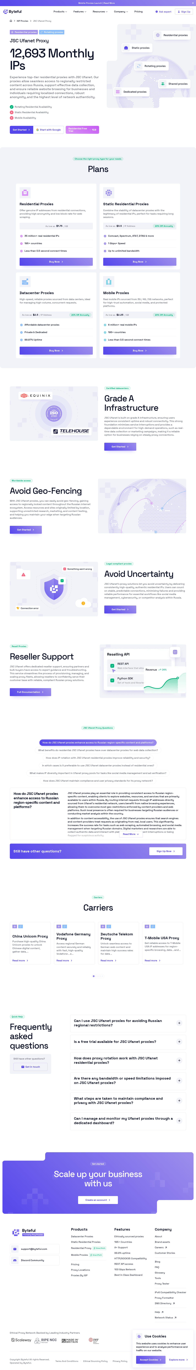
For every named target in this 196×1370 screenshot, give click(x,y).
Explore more (177, 1359)
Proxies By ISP (79, 1275)
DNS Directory (163, 1303)
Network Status (164, 1317)
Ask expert (165, 11)
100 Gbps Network (125, 1269)
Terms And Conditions (66, 1361)
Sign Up (185, 11)
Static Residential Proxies (85, 1242)
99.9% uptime (122, 1253)
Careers (159, 1247)
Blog (157, 1262)
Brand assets (162, 1242)
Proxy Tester (162, 1283)
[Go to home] (11, 21)
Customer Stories (165, 1253)
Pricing (75, 1264)
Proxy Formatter (164, 1298)
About (158, 1236)
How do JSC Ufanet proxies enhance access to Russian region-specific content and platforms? (98, 742)
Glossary (160, 1272)
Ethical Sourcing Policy (95, 1361)
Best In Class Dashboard (128, 1275)
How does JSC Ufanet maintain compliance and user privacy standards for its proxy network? (98, 780)
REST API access (123, 1264)
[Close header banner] (193, 3)
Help (157, 1312)
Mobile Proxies (86, 1255)
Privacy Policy (120, 1361)
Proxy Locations (80, 1270)
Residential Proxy (88, 1248)
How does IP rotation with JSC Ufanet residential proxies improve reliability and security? (98, 757)
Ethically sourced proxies (129, 1236)
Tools (158, 1278)
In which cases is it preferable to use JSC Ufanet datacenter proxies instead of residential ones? (98, 765)
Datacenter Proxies (82, 1236)
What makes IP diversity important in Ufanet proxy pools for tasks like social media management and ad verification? (98, 773)
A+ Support (121, 1247)
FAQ (157, 1267)
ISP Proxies (22, 21)
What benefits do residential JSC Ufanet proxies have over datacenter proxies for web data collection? (98, 750)
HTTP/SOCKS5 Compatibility (130, 1258)
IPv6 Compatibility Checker (170, 1292)
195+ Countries (123, 1242)
